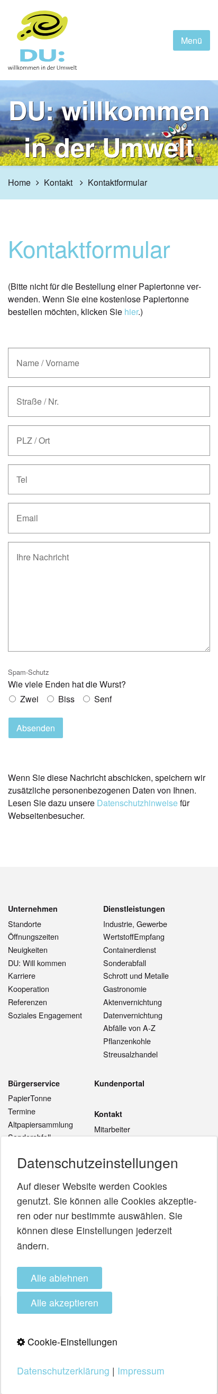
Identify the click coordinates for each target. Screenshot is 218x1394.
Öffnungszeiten (33, 936)
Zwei (29, 699)
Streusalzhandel (130, 1053)
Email (24, 512)
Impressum (141, 1370)
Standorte (24, 923)
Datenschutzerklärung (63, 1370)
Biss (66, 699)
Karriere (21, 975)
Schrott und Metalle (136, 975)
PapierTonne (29, 1097)
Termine (21, 1110)
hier (131, 311)
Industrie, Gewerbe (135, 923)
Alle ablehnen (59, 1277)
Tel (20, 474)
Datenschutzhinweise (137, 803)
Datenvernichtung (132, 1014)
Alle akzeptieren (64, 1302)
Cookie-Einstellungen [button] (71, 1341)
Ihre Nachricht (37, 551)
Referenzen (27, 1001)
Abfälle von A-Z (129, 1027)
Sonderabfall (124, 962)
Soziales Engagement (45, 1014)
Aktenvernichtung (132, 1001)
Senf (103, 699)
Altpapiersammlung (40, 1124)
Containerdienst (129, 949)
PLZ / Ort (30, 434)
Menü (191, 40)
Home (19, 182)
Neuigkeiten (28, 949)
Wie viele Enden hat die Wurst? (67, 678)
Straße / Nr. (33, 395)
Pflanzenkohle (127, 1040)
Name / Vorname (41, 357)
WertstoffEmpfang (134, 936)
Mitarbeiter (112, 1128)
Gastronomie (125, 988)
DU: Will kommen (37, 962)
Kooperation (28, 988)
